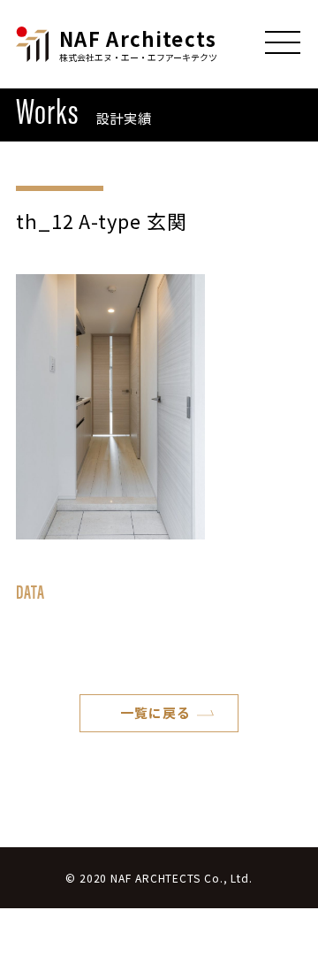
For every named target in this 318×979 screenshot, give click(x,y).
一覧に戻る (155, 712)
